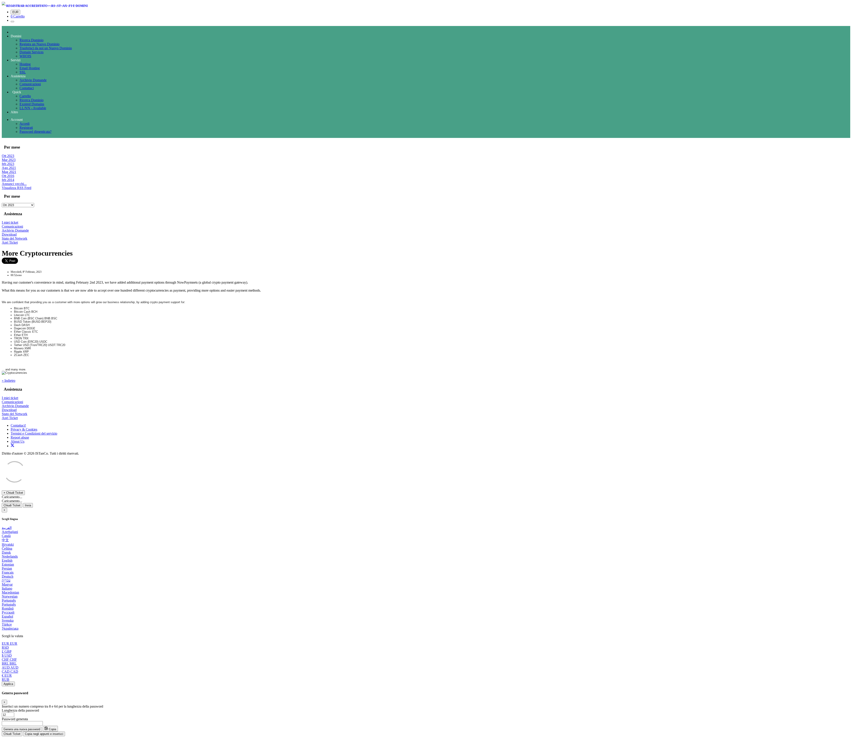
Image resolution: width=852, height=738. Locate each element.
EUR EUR (9, 643)
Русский (8, 612)
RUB (5, 679)
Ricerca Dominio (31, 40)
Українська (10, 628)
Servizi (15, 60)
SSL (23, 72)
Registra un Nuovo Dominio (39, 44)
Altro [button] (14, 112)
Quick (16, 92)
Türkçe (7, 624)
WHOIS (25, 56)
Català (6, 536)
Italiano (7, 588)
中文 (5, 540)
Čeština (7, 548)
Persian (7, 568)
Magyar (7, 584)
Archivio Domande (33, 80)
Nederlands (10, 556)
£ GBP (7, 651)
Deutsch (7, 576)
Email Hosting (30, 68)
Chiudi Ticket (12, 505)
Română (8, 608)
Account (17, 119)
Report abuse (20, 437)
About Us (17, 441)
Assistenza (18, 76)
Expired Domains (32, 104)
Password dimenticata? (35, 131)
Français (8, 572)
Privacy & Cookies (24, 429)
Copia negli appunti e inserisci (44, 734)
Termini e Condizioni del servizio (34, 433)
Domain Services (31, 52)
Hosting (25, 64)
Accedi (25, 123)
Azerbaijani (10, 532)
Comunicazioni (30, 84)
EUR (15, 12)
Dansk (6, 552)
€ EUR (7, 675)
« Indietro (8, 380)
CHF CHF (9, 659)
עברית (6, 580)
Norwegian (10, 596)
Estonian (8, 564)
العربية (7, 528)
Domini (16, 36)
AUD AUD (10, 667)
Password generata (15, 719)
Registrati (26, 127)
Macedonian (10, 592)
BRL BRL (9, 663)
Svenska (8, 620)
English (7, 560)
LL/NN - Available (33, 108)
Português (9, 600)
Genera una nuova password (22, 729)
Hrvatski (8, 544)
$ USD (7, 655)
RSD (5, 647)
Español (7, 616)
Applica (8, 684)
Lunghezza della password (20, 710)
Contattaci (27, 88)
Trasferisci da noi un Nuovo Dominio (46, 48)
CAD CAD (10, 671)
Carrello (25, 96)
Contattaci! (18, 425)
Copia (52, 729)
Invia (28, 505)
